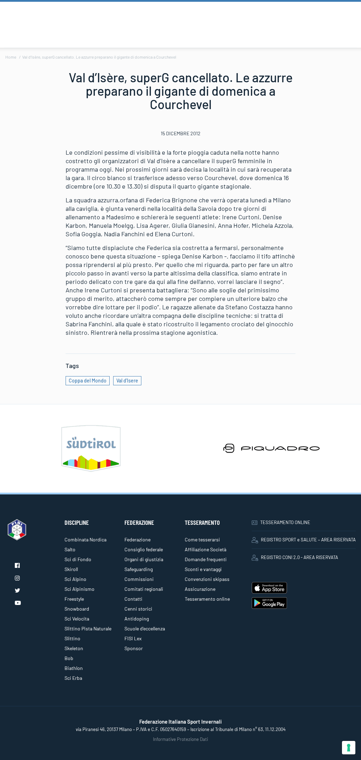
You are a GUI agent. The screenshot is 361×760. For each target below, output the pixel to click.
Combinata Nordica (85, 539)
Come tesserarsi (202, 539)
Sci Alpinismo (79, 589)
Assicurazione (200, 589)
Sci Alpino (75, 579)
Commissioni (139, 579)
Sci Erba (73, 678)
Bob (69, 658)
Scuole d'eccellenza (144, 628)
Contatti (133, 599)
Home (10, 56)
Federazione (137, 539)
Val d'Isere (127, 381)
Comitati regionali (143, 589)
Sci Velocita (77, 619)
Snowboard (77, 609)
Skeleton (74, 648)
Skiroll (71, 569)
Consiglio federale (143, 549)
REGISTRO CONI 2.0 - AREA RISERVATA (299, 557)
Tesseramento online (207, 599)
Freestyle (74, 599)
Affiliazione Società (205, 549)
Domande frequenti (206, 559)
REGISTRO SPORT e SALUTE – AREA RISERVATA (308, 539)
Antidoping (136, 619)
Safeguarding (138, 569)
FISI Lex (133, 638)
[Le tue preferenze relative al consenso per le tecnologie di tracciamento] (348, 747)
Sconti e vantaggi (203, 569)
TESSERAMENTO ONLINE (285, 522)
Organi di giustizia (143, 559)
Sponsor (133, 648)
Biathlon (74, 668)
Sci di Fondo (78, 559)
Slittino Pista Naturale (88, 628)
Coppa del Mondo (87, 381)
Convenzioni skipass (207, 579)
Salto (70, 549)
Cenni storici (138, 609)
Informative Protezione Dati (180, 739)
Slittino (72, 638)
